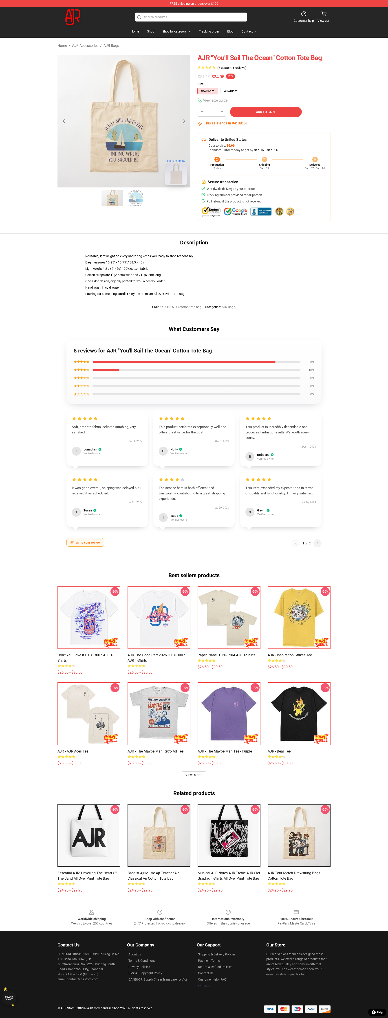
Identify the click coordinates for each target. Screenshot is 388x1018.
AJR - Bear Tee (279, 751)
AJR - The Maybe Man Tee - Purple (225, 751)
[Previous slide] (64, 121)
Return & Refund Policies (215, 967)
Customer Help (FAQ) (212, 979)
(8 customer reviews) (232, 68)
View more (194, 775)
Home (62, 46)
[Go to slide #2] (135, 198)
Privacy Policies (139, 967)
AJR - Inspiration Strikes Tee (290, 655)
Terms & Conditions (141, 960)
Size (201, 84)
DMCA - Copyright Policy (145, 973)
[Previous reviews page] (296, 543)
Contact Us (206, 973)
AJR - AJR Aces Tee (72, 751)
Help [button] (380, 1012)
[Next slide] (183, 121)
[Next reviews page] (317, 543)
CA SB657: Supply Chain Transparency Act (157, 979)
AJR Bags (111, 46)
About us (134, 954)
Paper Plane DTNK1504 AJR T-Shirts (226, 655)
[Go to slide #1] (112, 198)
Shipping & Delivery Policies (217, 954)
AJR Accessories (85, 46)
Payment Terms (209, 960)
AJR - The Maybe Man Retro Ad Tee (155, 751)
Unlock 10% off (9, 998)
